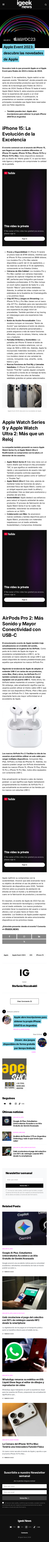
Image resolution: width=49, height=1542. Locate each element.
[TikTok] (21, 1104)
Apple (6, 955)
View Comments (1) (24, 1001)
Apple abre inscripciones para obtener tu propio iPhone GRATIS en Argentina (26, 114)
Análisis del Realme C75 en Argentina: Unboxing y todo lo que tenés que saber (29, 1138)
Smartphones (18, 40)
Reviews (15, 1132)
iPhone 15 (40, 955)
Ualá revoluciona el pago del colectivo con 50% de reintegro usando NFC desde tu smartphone (29, 1153)
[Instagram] (15, 1104)
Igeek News (24, 1520)
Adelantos (6, 40)
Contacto (24, 1533)
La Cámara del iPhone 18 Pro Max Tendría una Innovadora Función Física (23, 1445)
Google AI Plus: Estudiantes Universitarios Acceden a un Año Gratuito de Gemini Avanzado (27, 1123)
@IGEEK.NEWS (12, 929)
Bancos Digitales (30, 1147)
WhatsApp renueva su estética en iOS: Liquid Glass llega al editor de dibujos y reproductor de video (23, 1382)
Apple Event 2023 (18, 955)
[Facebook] (10, 1104)
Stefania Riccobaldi (24, 986)
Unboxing (22, 1132)
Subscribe (23, 1186)
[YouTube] (4, 1104)
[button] (3, 4)
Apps (22, 1117)
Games (34, 1052)
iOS (31, 955)
